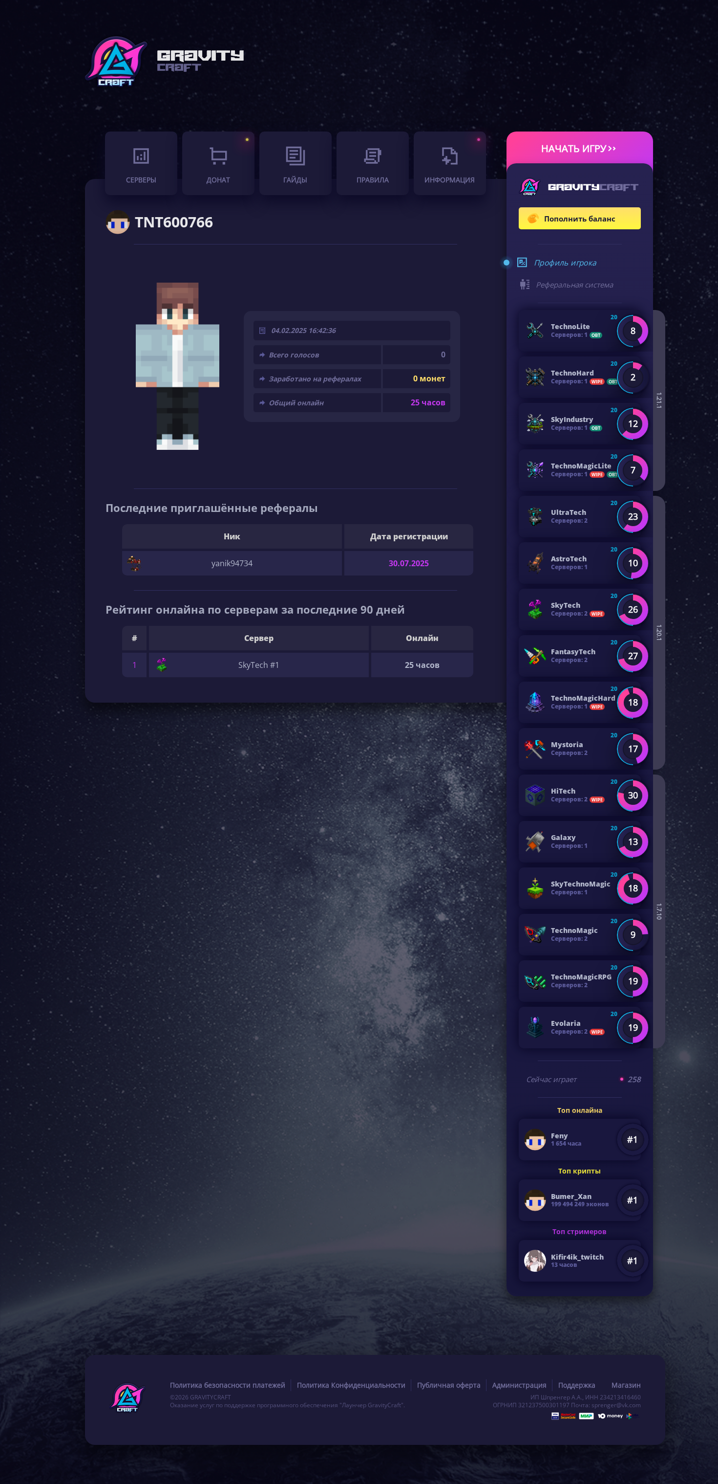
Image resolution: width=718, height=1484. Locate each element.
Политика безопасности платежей (227, 1385)
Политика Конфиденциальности (351, 1385)
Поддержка (576, 1385)
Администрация (519, 1385)
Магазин (626, 1385)
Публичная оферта (449, 1385)
